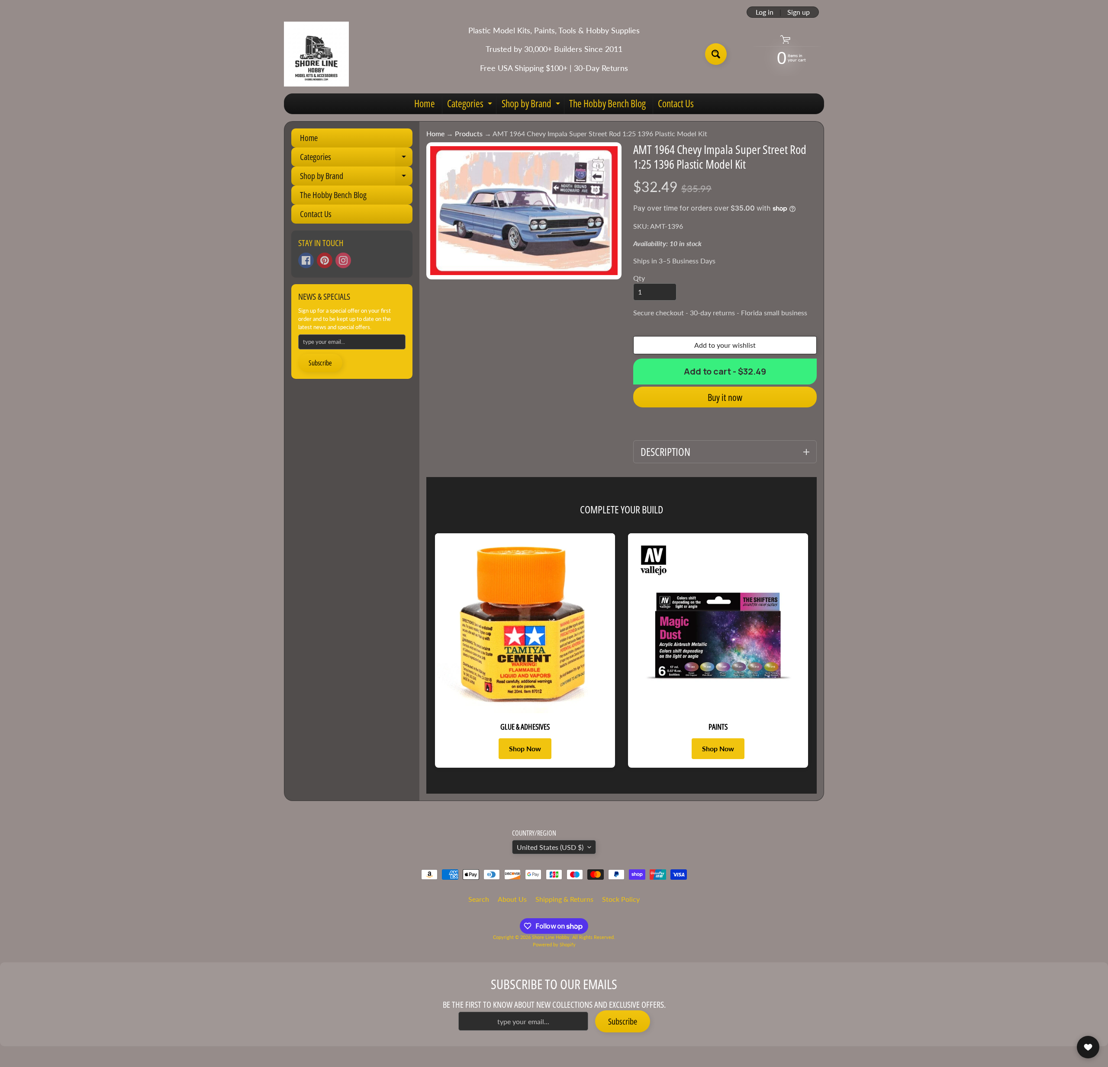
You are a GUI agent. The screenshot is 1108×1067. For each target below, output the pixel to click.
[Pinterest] (324, 260)
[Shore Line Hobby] (316, 54)
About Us (512, 899)
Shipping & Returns (564, 899)
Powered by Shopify (554, 944)
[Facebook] (306, 260)
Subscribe (320, 363)
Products (469, 133)
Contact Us (676, 103)
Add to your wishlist (725, 345)
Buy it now (725, 397)
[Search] (716, 54)
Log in (764, 12)
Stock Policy (621, 899)
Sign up (798, 12)
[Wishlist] (1088, 1047)
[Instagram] (343, 260)
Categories (470, 105)
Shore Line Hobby (551, 937)
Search (478, 899)
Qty (639, 278)
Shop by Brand (532, 105)
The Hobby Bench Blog (607, 103)
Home (424, 103)
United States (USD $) (550, 847)
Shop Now (525, 748)
